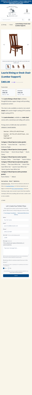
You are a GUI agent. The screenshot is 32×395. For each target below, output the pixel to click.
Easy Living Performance (17, 188)
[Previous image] (4, 44)
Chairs (11, 25)
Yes (6, 268)
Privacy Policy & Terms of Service (16, 272)
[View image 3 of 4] (18, 66)
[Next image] (28, 44)
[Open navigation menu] (29, 19)
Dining (4, 25)
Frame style (4, 87)
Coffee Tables (12, 3)
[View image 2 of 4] (13, 66)
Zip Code (11, 235)
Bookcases (26, 2)
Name (4, 217)
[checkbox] (3, 268)
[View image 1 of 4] (8, 66)
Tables (25, 1)
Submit (16, 275)
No (10, 268)
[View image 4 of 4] (23, 66)
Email (4, 223)
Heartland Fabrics (10, 186)
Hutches (29, 1)
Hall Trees (6, 2)
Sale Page (15, 1)
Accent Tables (20, 2)
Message (7, 241)
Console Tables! (19, 3)
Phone (5, 229)
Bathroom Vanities (12, 2)
